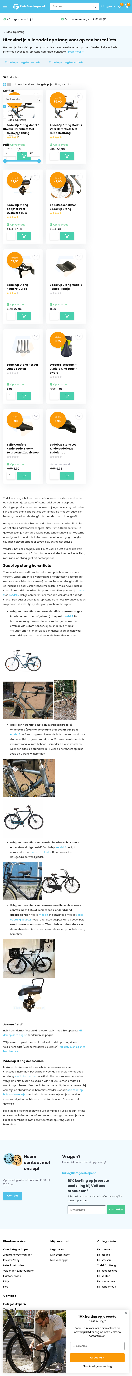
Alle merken (14, 106)
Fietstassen (104, 1260)
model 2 (68, 616)
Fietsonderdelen (107, 1281)
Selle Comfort (16, 115)
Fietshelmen (104, 1249)
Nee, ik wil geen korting (97, 1366)
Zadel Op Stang (15, 32)
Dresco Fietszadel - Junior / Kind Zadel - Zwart (64, 368)
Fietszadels (103, 1254)
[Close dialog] (126, 1313)
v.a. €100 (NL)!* (85, 19)
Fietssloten (103, 1276)
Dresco (11, 111)
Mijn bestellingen (60, 1254)
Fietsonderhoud (106, 1286)
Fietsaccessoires (107, 1270)
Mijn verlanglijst (59, 1260)
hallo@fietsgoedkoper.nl (79, 1173)
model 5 (61, 847)
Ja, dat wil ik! (97, 1358)
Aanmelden (116, 1209)
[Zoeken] (94, 6)
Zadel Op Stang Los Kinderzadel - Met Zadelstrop (63, 448)
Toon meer (75, 51)
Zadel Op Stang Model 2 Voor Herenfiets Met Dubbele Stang (66, 129)
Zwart (13, 135)
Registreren (57, 1249)
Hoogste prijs (63, 84)
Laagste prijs (44, 84)
